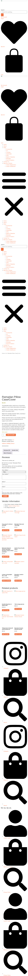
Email (3, 486)
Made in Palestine (10, 157)
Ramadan (8, 158)
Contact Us (6, 161)
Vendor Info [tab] (15, 450)
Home (5, 144)
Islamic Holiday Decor (14, 506)
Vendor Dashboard (10, 166)
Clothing (8, 152)
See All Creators (10, 160)
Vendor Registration (11, 164)
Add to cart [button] (5, 530)
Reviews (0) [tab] (7, 450)
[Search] (2, 14)
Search (2, 9)
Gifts (7, 155)
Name (4, 481)
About (5, 146)
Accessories (9, 149)
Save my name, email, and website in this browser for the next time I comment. (12, 493)
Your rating (5, 469)
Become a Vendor (8, 163)
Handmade (9, 154)
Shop (5, 147)
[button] (14, 193)
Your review (5, 474)
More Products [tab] (7, 453)
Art (7, 150)
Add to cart (11, 434)
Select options (6, 580)
